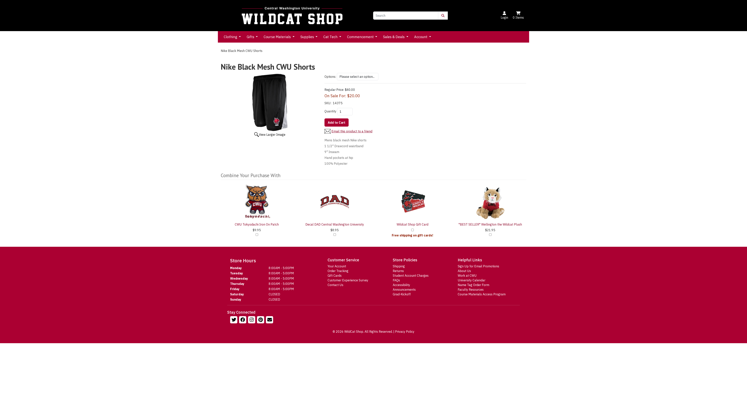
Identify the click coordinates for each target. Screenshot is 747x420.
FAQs (396, 280)
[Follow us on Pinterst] (261, 320)
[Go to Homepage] (292, 15)
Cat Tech (330, 37)
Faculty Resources (471, 289)
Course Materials (278, 37)
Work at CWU (467, 275)
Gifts (251, 37)
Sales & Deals (394, 37)
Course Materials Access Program (482, 294)
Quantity (330, 111)
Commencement (360, 37)
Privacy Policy (404, 331)
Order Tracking (338, 271)
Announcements (404, 289)
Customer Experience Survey (348, 280)
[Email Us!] (270, 320)
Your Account (337, 266)
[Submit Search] (443, 15)
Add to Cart (336, 122)
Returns (398, 271)
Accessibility (401, 285)
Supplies (307, 37)
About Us (464, 271)
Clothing (231, 37)
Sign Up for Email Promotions (478, 266)
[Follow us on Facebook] (243, 320)
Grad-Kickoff (402, 294)
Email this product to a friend (351, 131)
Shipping (399, 266)
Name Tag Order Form (473, 285)
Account (421, 37)
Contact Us (335, 285)
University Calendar (471, 280)
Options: (330, 77)
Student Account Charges (411, 275)
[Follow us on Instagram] (252, 320)
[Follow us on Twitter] (234, 320)
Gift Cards (335, 275)
